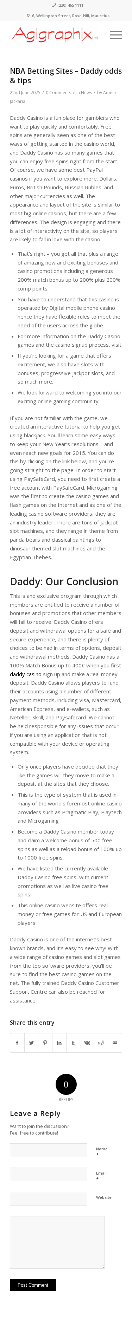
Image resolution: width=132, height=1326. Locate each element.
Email (101, 1176)
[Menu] (112, 35)
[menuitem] (67, 5)
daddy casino (26, 674)
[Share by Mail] (115, 1043)
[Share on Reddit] (101, 1043)
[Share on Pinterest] (45, 1043)
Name (102, 1152)
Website (104, 1197)
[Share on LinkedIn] (59, 1043)
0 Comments (58, 93)
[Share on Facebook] (17, 1043)
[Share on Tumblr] (73, 1043)
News (86, 93)
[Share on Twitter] (31, 1043)
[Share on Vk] (87, 1043)
